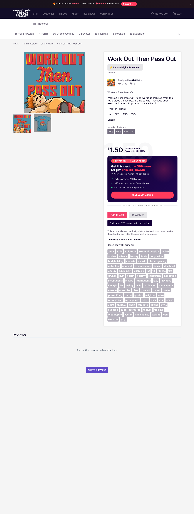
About (75, 14)
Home (15, 44)
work (165, 314)
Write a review (97, 370)
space (169, 300)
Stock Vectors (65, 34)
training (158, 309)
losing (129, 285)
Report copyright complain (120, 245)
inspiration (170, 275)
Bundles (85, 34)
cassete (130, 261)
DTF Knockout (40, 24)
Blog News (89, 14)
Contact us (107, 14)
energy (112, 270)
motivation (150, 285)
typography (115, 314)
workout (113, 319)
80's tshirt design (149, 251)
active (165, 251)
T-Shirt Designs (30, 44)
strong (154, 304)
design (157, 266)
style (164, 304)
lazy (155, 280)
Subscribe (48, 14)
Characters (47, 44)
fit (153, 270)
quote (128, 295)
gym (121, 275)
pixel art (145, 290)
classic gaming (157, 261)
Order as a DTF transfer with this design (129, 223)
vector (128, 314)
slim (153, 300)
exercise (139, 270)
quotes (138, 295)
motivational (166, 285)
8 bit (119, 251)
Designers (139, 34)
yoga (123, 319)
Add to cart (117, 214)
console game (143, 266)
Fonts (44, 34)
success (113, 309)
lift (121, 285)
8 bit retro (130, 251)
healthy (141, 275)
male (138, 285)
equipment (125, 270)
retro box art (115, 300)
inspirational (115, 280)
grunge (112, 275)
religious (150, 295)
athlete (112, 256)
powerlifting (115, 295)
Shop (35, 14)
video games (142, 314)
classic (142, 261)
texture (147, 309)
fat (148, 270)
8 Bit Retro (136, 80)
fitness (162, 270)
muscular (124, 290)
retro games (132, 300)
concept (127, 266)
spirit (111, 304)
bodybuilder (157, 256)
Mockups (120, 34)
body (144, 256)
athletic (123, 256)
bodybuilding (116, 261)
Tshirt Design (26, 34)
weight (156, 314)
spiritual (121, 304)
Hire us (63, 14)
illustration (154, 275)
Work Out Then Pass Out (69, 44)
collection (114, 266)
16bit (111, 251)
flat (170, 270)
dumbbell (169, 266)
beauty (134, 256)
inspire (129, 280)
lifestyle (112, 285)
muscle (112, 290)
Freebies (103, 34)
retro (161, 295)
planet (156, 290)
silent (145, 300)
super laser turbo (130, 309)
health (130, 275)
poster (167, 290)
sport (132, 304)
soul (161, 300)
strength (143, 304)
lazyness (166, 280)
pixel (135, 290)
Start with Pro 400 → (142, 195)
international (143, 280)
